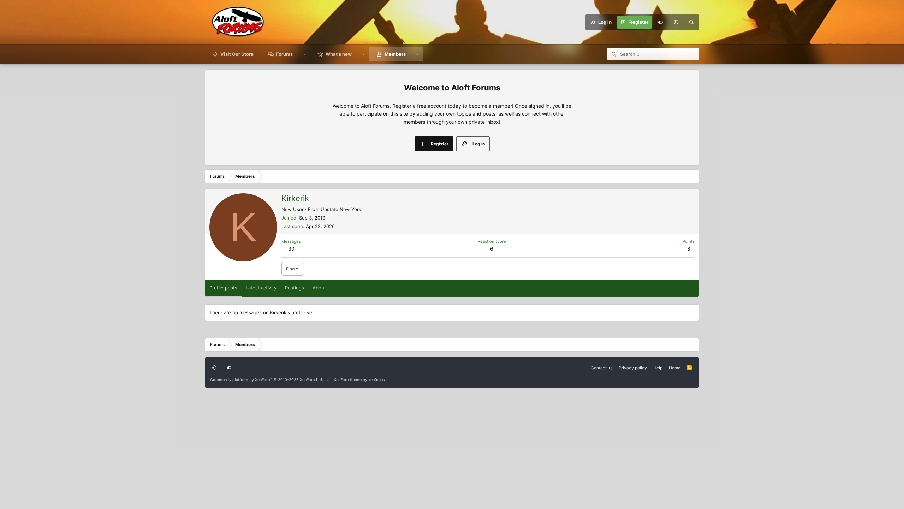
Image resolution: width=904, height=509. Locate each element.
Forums (284, 54)
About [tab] (319, 288)
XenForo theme (348, 379)
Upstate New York (341, 209)
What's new (339, 54)
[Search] (691, 22)
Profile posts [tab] (223, 288)
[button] (676, 22)
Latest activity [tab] (261, 288)
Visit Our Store (237, 54)
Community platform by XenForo (266, 379)
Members (395, 54)
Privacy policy (633, 367)
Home (674, 367)
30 (291, 249)
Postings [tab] (294, 288)
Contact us (601, 367)
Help (657, 367)
